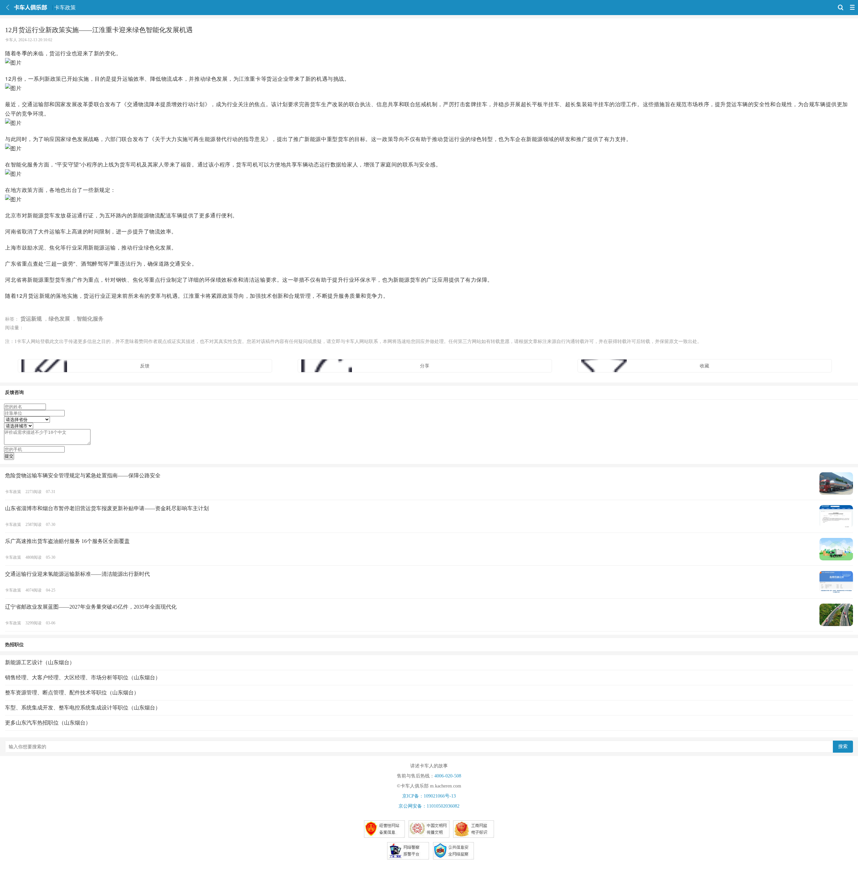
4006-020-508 (447, 775)
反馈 (144, 365)
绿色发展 (59, 319)
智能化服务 (90, 319)
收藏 (704, 365)
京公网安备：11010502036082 (429, 806)
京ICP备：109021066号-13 (429, 796)
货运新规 (31, 319)
